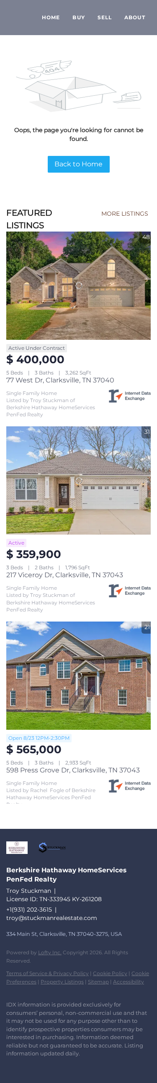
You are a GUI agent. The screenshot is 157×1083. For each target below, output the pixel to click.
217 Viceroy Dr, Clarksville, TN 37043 (64, 575)
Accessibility (128, 982)
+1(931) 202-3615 (29, 909)
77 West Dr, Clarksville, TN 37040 (60, 380)
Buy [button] (78, 17)
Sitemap (98, 982)
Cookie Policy (110, 973)
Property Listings (62, 982)
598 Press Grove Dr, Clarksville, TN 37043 (73, 770)
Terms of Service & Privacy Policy (47, 973)
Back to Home (78, 164)
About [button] (134, 17)
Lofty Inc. (50, 952)
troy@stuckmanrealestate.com (51, 918)
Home (51, 17)
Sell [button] (105, 17)
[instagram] (27, 1066)
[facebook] (10, 1066)
